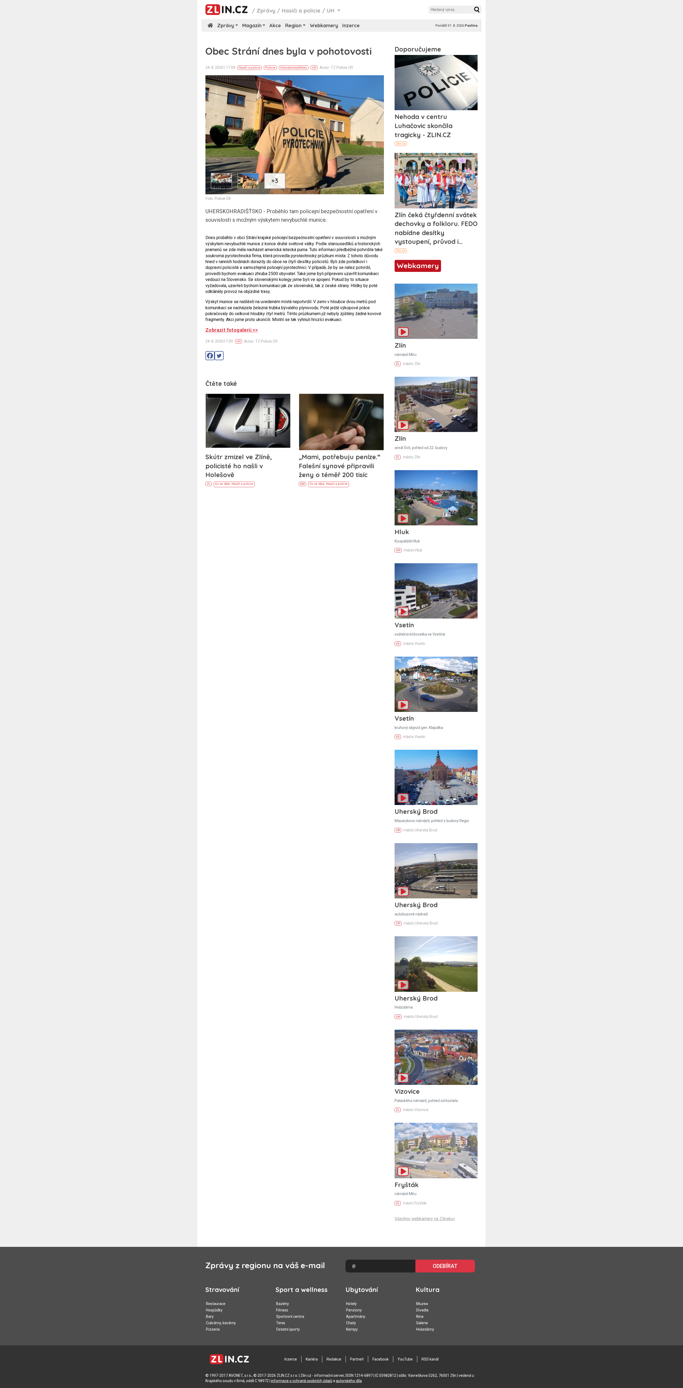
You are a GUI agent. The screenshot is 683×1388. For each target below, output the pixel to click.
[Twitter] (219, 355)
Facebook (380, 1359)
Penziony (354, 1310)
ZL (208, 484)
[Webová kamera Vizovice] (436, 1057)
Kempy (352, 1329)
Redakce (334, 1359)
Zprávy (266, 10)
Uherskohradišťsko (293, 67)
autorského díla (349, 1381)
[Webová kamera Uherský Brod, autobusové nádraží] (436, 870)
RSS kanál (430, 1359)
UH (314, 67)
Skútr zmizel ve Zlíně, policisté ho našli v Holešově (238, 466)
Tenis (280, 1323)
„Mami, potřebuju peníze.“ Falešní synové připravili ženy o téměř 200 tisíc (339, 466)
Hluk (402, 532)
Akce (275, 25)
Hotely (351, 1304)
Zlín (400, 345)
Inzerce (351, 25)
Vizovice (407, 1091)
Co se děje (222, 484)
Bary (210, 1316)
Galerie (422, 1323)
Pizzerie (213, 1329)
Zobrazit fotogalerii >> (231, 330)
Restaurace (215, 1304)
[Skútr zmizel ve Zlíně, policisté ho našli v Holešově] (248, 422)
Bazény (282, 1304)
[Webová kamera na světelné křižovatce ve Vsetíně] (436, 590)
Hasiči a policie (301, 10)
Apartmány (355, 1316)
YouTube (405, 1359)
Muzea (422, 1304)
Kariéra (312, 1359)
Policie (270, 67)
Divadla (422, 1310)
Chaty (351, 1323)
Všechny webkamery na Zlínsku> (425, 1218)
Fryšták (407, 1185)
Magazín (251, 25)
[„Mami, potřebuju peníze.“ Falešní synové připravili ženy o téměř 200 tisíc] (341, 422)
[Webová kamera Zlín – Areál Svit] (436, 404)
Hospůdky (214, 1310)
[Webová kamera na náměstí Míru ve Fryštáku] (436, 1150)
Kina (419, 1316)
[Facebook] (210, 355)
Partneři (357, 1359)
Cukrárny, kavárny (221, 1323)
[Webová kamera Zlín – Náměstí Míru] (436, 311)
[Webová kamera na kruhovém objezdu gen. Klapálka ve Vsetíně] (436, 684)
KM (302, 484)
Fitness (282, 1310)
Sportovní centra (290, 1316)
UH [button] (331, 10)
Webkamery (324, 25)
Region (293, 25)
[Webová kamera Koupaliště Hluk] (436, 497)
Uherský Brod (416, 811)
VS (398, 643)
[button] (477, 10)
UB (398, 830)
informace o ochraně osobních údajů (301, 1381)
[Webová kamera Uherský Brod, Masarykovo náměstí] (436, 777)
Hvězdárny (425, 1329)
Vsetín (404, 625)
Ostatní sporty (288, 1329)
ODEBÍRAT (445, 1266)
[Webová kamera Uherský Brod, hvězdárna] (436, 964)
